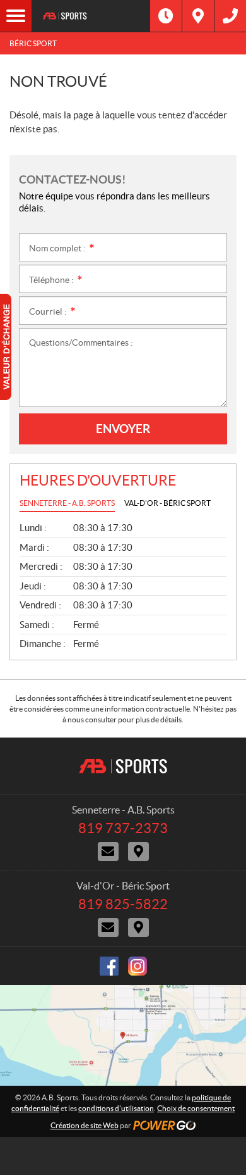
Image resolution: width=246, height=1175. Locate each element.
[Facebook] (109, 966)
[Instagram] (137, 966)
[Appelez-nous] (230, 16)
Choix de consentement (196, 1108)
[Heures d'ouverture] (166, 16)
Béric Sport (33, 43)
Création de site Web (84, 1125)
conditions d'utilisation (116, 1108)
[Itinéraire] (198, 16)
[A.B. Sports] (91, 16)
